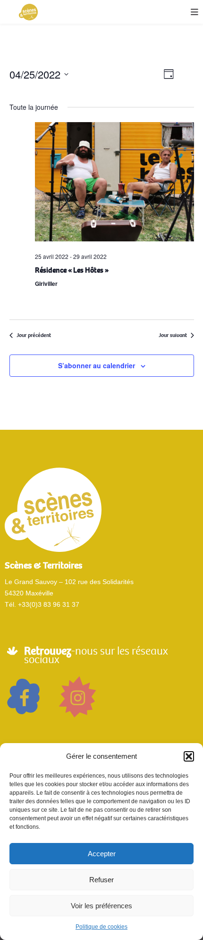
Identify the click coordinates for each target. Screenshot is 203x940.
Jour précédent (34, 335)
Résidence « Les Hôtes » (72, 270)
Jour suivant (173, 335)
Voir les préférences (101, 906)
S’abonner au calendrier (96, 365)
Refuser (101, 880)
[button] (189, 756)
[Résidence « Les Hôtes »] (114, 184)
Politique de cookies (101, 926)
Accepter (102, 854)
